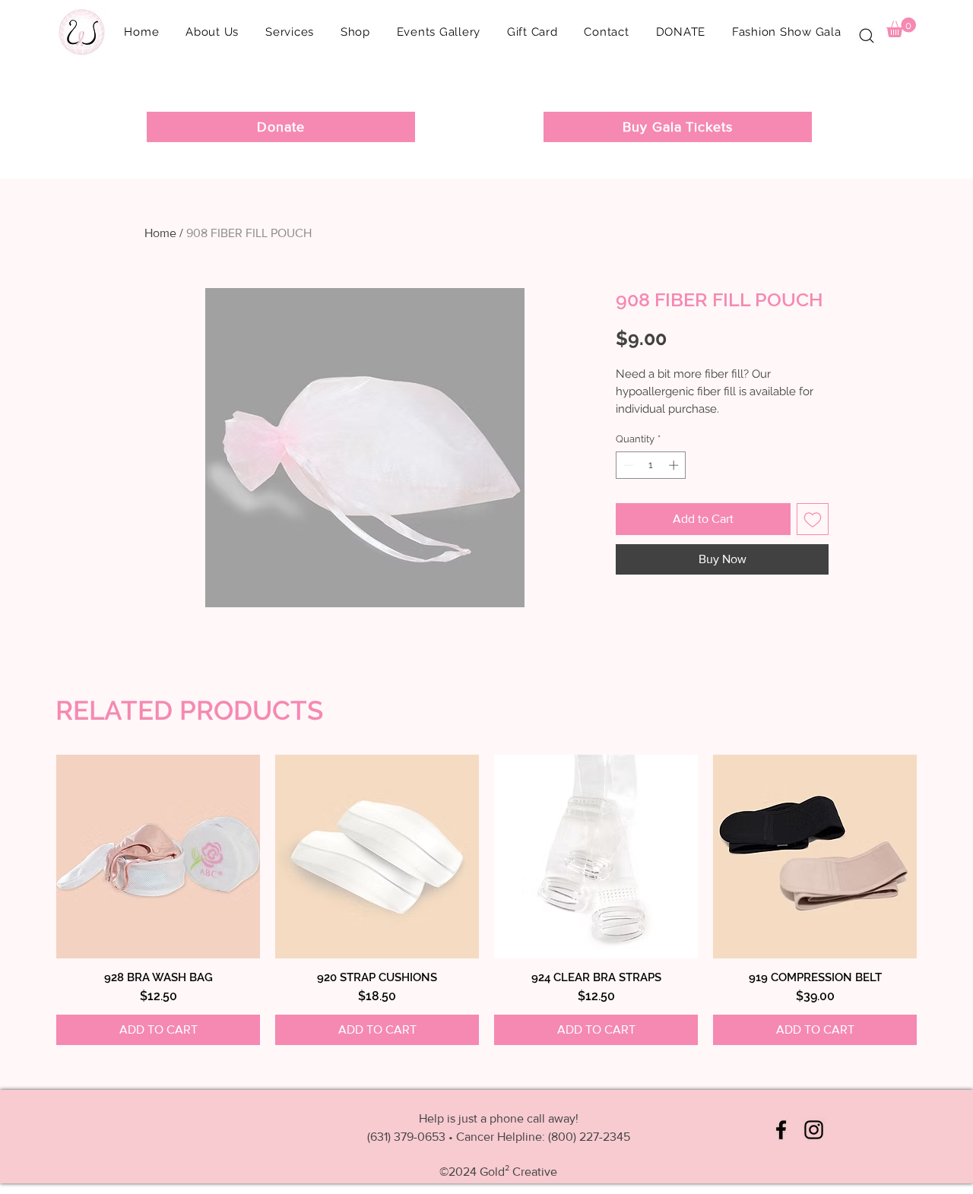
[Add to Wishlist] (813, 519)
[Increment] (675, 465)
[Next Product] (898, 856)
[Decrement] (627, 465)
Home (160, 232)
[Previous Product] (74, 856)
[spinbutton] (651, 465)
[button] (355, 31)
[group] (486, 900)
